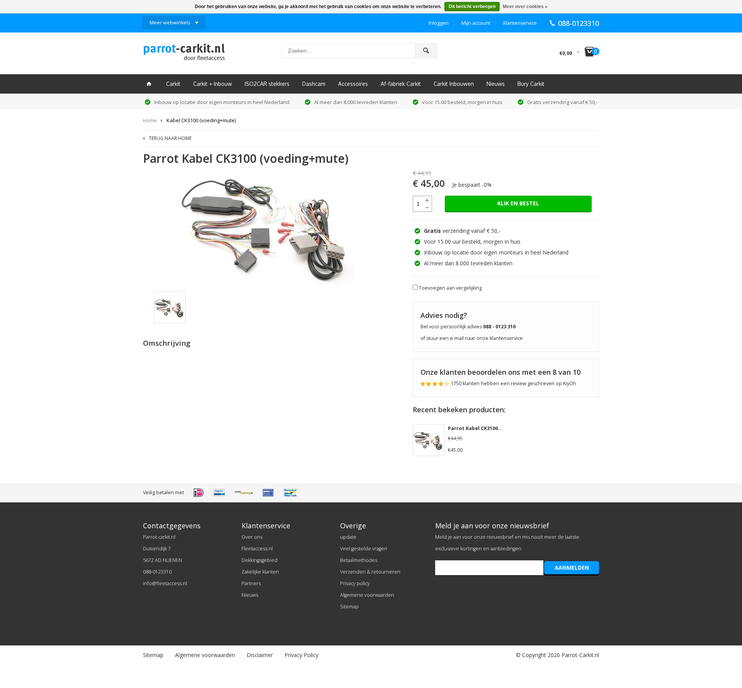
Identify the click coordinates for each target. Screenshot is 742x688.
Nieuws (496, 83)
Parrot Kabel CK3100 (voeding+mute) (493, 428)
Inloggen (439, 23)
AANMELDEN (572, 567)
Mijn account (475, 23)
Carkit (173, 83)
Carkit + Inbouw (212, 83)
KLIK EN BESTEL (518, 203)
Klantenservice (520, 23)
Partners (251, 583)
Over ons (252, 537)
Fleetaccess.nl (257, 548)
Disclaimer (260, 655)
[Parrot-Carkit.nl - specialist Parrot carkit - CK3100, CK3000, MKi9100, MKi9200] (184, 54)
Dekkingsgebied (259, 560)
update (348, 537)
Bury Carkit (531, 83)
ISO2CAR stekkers (267, 83)
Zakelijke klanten (260, 571)
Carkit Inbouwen (454, 83)
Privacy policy (355, 583)
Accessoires (353, 83)
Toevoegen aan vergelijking (450, 288)
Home (150, 120)
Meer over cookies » (525, 6)
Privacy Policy (301, 655)
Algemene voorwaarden (367, 595)
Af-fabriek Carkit (401, 83)
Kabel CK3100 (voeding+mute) (201, 120)
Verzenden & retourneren (370, 571)
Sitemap (349, 606)
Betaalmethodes (358, 560)
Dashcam (313, 83)
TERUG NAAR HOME (170, 138)
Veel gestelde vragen (363, 548)
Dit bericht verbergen (472, 6)
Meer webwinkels (170, 22)
